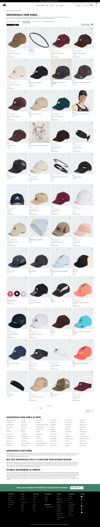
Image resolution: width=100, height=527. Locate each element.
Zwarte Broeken (83, 431)
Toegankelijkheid (66, 524)
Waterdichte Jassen (69, 438)
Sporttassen (52, 427)
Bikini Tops (8, 431)
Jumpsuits (38, 436)
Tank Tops (67, 434)
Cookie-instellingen (34, 524)
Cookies (46, 524)
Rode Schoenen (53, 434)
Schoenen (52, 5)
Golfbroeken (23, 427)
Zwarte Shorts (83, 434)
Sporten (57, 5)
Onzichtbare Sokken (40, 427)
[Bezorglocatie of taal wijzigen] (96, 3)
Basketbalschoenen (10, 424)
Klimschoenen (39, 438)
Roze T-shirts (53, 443)
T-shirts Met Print (24, 438)
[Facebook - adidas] (86, 496)
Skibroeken (8, 443)
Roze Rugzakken (53, 438)
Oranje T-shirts (53, 422)
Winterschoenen (68, 443)
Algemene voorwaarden (58, 524)
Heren (38, 5)
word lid (93, 3)
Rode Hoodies (53, 431)
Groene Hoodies (24, 445)
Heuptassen (38, 422)
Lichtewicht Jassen (40, 445)
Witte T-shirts (82, 429)
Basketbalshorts (9, 422)
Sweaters (67, 429)
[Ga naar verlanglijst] (93, 5)
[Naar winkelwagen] (96, 5)
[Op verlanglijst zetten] (26, 29)
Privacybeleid (51, 524)
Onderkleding (53, 420)
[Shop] (4, 5)
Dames (42, 5)
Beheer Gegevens (42, 524)
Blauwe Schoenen (10, 436)
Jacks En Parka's (39, 429)
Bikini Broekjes (9, 427)
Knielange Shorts (39, 441)
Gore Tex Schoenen (69, 420)
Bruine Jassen (9, 445)
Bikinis (7, 429)
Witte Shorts (82, 422)
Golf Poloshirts (24, 434)
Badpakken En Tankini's (11, 420)
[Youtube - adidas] (86, 512)
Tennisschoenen (68, 431)
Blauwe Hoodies (9, 434)
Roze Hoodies (53, 436)
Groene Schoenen (39, 420)
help (78, 3)
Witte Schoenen (83, 424)
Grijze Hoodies (24, 441)
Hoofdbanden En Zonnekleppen (42, 424)
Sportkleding (53, 424)
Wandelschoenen (68, 436)
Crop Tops (23, 420)
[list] (50, 21)
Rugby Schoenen (53, 445)
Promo (61, 5)
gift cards (89, 3)
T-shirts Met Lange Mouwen (41, 443)
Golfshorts (23, 431)
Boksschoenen (9, 438)
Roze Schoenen (53, 441)
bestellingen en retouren (83, 3)
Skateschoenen (68, 424)
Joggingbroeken (39, 434)
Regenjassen (53, 429)
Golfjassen (23, 429)
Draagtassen (23, 422)
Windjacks (67, 441)
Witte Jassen (82, 420)
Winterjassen (67, 445)
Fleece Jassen (24, 424)
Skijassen (38, 431)
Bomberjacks (9, 441)
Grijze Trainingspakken (25, 443)
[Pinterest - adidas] (86, 506)
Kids (47, 5)
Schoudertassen (68, 422)
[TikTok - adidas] (86, 509)
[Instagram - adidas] (86, 500)
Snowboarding (68, 427)
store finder (75, 3)
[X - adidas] (86, 503)
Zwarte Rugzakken (83, 436)
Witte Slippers (83, 427)
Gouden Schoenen (24, 436)
